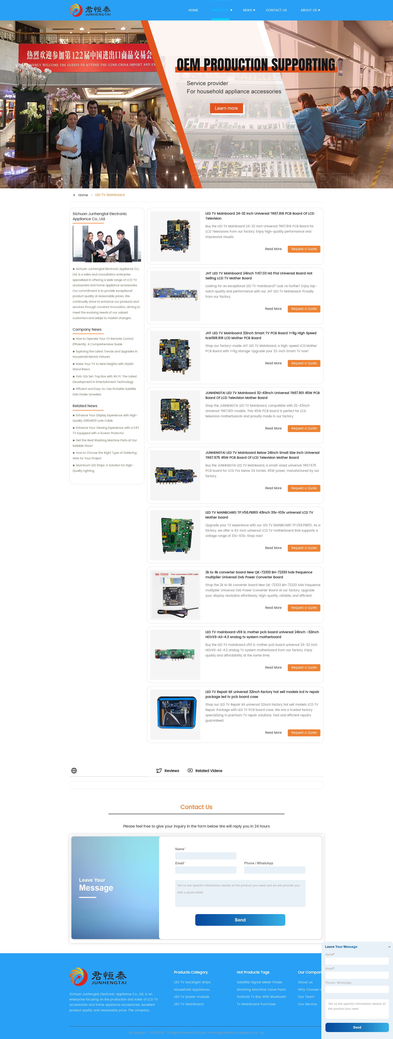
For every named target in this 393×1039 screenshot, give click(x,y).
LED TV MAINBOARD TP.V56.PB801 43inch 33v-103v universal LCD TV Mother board (259, 515)
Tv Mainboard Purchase (256, 1004)
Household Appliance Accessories (191, 989)
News (247, 10)
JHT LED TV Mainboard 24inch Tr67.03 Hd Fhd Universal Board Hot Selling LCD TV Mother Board (259, 276)
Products (220, 10)
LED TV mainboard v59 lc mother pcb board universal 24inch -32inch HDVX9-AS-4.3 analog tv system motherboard (262, 634)
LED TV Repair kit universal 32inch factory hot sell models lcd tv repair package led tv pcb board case (262, 694)
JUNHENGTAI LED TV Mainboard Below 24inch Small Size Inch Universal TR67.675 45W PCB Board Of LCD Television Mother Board (263, 455)
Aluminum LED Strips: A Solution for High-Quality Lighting (103, 468)
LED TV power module (191, 996)
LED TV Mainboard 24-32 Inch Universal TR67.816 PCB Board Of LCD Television (260, 216)
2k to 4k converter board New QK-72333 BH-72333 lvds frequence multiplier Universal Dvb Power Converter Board (259, 575)
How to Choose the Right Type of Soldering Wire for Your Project (105, 455)
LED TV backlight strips (192, 982)
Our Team (306, 996)
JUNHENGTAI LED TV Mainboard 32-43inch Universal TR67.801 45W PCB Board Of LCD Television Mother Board (263, 395)
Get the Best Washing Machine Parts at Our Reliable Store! (105, 443)
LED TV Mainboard (188, 1004)
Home (193, 10)
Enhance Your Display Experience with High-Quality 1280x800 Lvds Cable (105, 418)
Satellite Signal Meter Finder (259, 982)
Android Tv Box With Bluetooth (261, 996)
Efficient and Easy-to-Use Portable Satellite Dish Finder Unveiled (104, 392)
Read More (273, 249)
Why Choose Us (310, 989)
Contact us (276, 10)
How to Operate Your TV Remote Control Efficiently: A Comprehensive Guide (103, 341)
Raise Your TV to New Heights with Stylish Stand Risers (103, 367)
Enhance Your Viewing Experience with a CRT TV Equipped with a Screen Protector (106, 431)
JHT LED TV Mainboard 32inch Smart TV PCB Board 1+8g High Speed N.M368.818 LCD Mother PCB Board (261, 335)
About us (309, 10)
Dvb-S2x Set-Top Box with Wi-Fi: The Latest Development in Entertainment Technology (105, 379)
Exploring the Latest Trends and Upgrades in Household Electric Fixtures (105, 354)
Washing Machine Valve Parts (261, 989)
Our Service (307, 1004)
